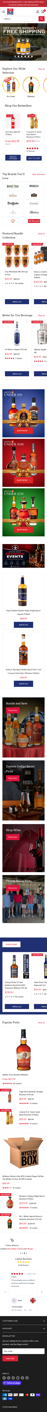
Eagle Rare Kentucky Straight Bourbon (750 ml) (31, 1093)
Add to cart (17, 302)
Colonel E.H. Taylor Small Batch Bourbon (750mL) (29, 1113)
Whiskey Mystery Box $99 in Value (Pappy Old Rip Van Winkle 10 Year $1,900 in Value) (22, 1177)
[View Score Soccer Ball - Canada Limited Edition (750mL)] (33, 1300)
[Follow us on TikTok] (22, 1378)
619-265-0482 (23, 1249)
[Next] (42, 1292)
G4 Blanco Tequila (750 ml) (16, 349)
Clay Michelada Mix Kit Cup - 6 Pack (17, 273)
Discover (12, 710)
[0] (42, 11)
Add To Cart (23, 625)
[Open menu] (3, 12)
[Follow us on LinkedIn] (27, 1378)
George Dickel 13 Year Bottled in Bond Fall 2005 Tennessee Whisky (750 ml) (16, 985)
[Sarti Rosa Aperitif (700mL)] (13, 121)
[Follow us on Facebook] (4, 1378)
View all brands (38, 174)
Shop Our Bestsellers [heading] (18, 105)
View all (41, 69)
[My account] (38, 11)
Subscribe (10, 1358)
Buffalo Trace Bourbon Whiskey (15, 1075)
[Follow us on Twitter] (8, 1378)
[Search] (42, 18)
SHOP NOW (22, 431)
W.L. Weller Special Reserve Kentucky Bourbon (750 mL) (30, 1217)
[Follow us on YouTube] (18, 1378)
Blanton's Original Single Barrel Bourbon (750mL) (32, 1197)
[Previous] (5, 1292)
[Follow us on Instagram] (13, 1378)
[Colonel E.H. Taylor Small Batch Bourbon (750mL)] (34, 121)
